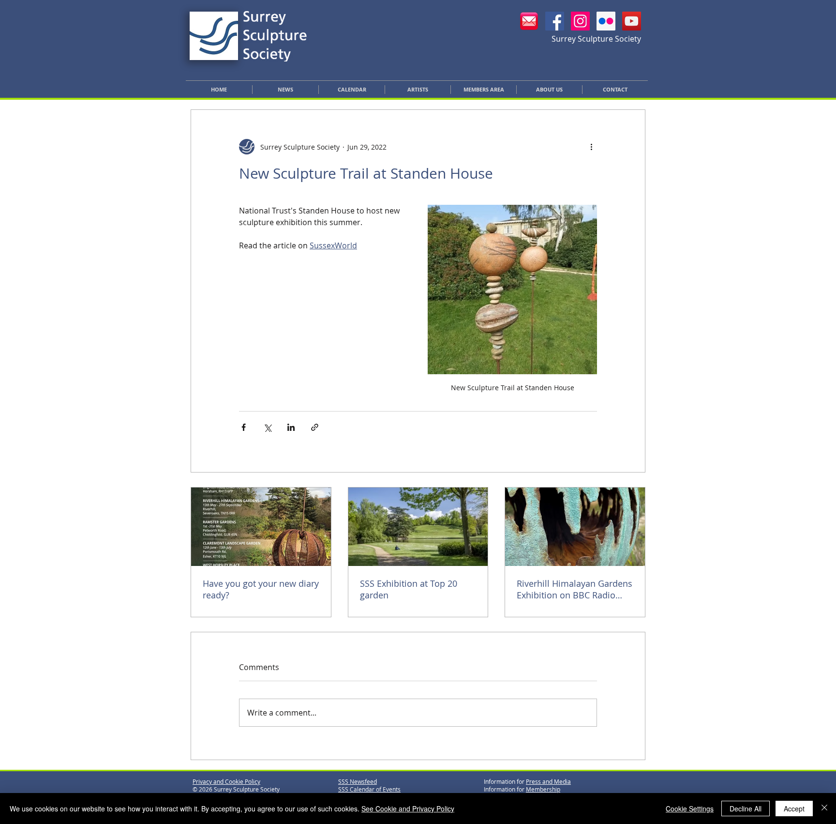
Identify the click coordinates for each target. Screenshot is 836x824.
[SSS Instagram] (580, 21)
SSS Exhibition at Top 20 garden (408, 589)
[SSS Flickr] (606, 21)
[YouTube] (631, 21)
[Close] (824, 808)
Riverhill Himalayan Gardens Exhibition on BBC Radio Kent (574, 589)
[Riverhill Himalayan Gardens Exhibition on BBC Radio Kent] (575, 527)
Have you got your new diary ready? (261, 589)
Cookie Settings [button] (690, 808)
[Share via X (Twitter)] (267, 427)
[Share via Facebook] (243, 427)
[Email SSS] (529, 21)
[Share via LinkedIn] (291, 427)
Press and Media (548, 781)
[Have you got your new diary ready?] (261, 527)
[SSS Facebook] (554, 21)
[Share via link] (314, 427)
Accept (794, 808)
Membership (543, 789)
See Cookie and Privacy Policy (407, 808)
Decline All (745, 808)
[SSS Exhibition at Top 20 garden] (418, 527)
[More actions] (591, 147)
